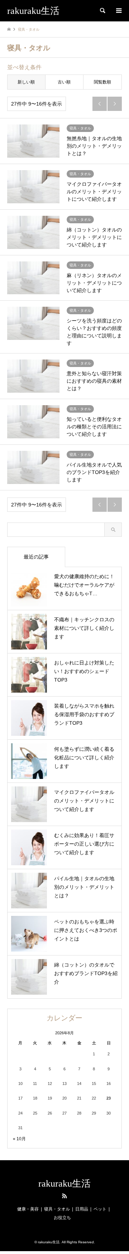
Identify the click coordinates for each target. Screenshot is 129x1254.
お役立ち (62, 1217)
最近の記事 (36, 557)
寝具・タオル (57, 1209)
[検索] (102, 10)
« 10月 (19, 1138)
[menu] (118, 10)
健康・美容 (28, 1209)
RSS (64, 1195)
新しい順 (26, 82)
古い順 (64, 82)
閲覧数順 (102, 82)
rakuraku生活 (64, 1183)
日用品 (81, 1209)
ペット (100, 1209)
